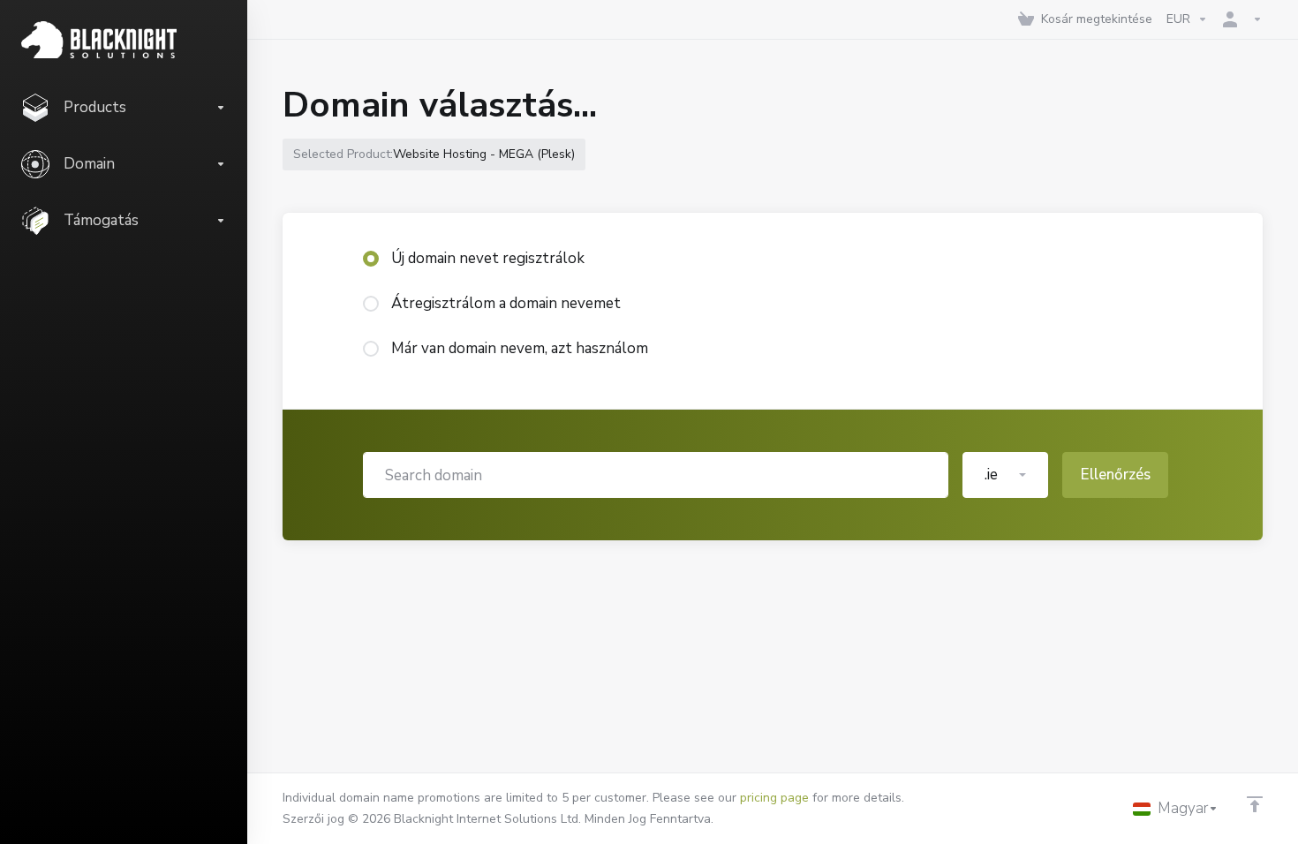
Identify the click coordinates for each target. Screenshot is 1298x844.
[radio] (371, 259)
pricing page (774, 797)
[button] (1005, 475)
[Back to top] (1255, 804)
